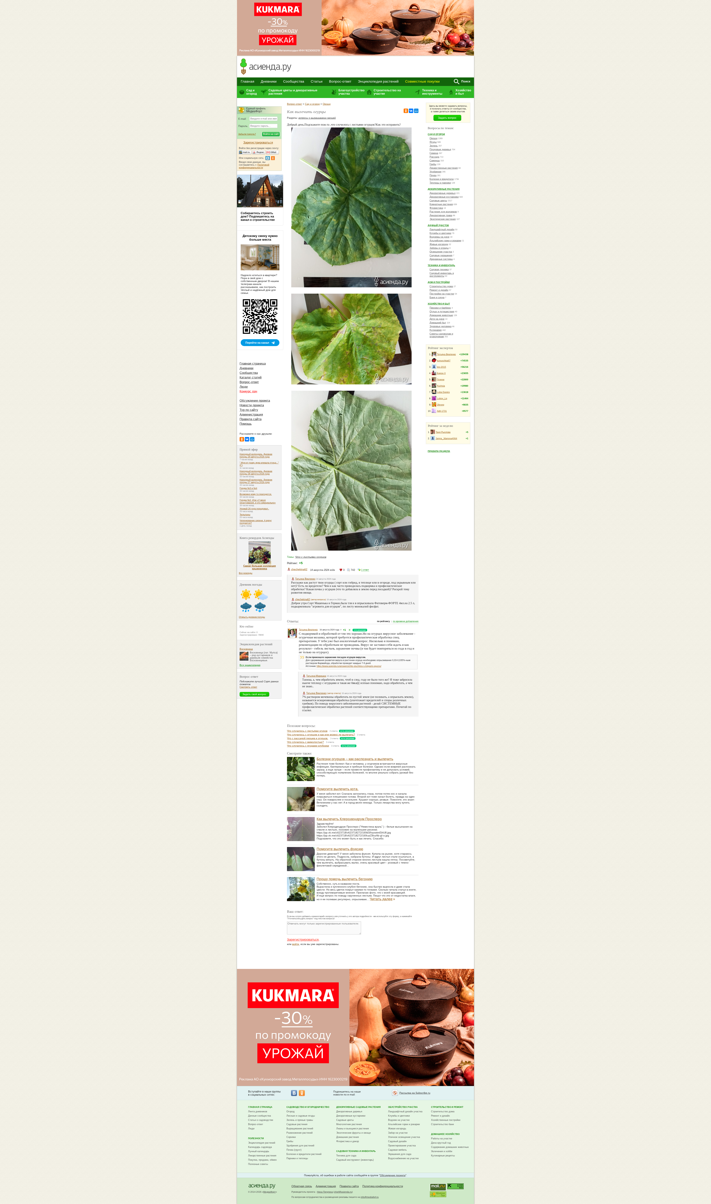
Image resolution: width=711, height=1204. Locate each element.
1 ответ (365, 570)
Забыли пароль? (247, 134)
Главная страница (253, 363)
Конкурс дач (248, 391)
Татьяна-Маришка (316, 676)
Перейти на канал (257, 342)
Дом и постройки (439, 282)
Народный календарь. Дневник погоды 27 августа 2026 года (256, 481)
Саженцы (435, 160)
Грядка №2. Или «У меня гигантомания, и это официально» (258, 501)
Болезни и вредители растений (303, 1154)
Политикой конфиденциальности (254, 166)
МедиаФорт (269, 1192)
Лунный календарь (258, 1151)
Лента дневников (257, 1111)
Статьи (317, 81)
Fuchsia (441, 386)
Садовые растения (296, 1124)
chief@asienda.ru (343, 1192)
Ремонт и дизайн (439, 290)
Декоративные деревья (442, 193)
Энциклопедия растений (378, 81)
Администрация (251, 414)
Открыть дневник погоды (252, 617)
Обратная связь (301, 1186)
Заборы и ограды (439, 248)
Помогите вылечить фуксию (340, 849)
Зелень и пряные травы (299, 1120)
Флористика (436, 208)
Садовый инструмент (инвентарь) (355, 1159)
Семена (434, 153)
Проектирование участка (402, 1145)
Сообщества (293, 81)
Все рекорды (245, 573)
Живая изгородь (397, 1128)
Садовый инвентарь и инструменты (442, 274)
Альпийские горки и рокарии (445, 240)
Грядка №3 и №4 (248, 488)
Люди (244, 386)
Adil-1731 (442, 411)
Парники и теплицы (297, 1158)
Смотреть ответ (248, 687)
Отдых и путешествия (442, 311)
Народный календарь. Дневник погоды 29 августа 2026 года (256, 455)
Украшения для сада (399, 1154)
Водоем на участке (399, 1120)
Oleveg (440, 404)
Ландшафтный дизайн (442, 229)
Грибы (433, 164)
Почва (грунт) (293, 1149)
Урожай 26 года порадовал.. (254, 508)
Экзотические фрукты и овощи (353, 1132)
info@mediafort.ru (370, 1197)
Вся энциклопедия (250, 665)
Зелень (434, 145)
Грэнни (440, 379)
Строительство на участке (387, 92)
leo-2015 (441, 367)
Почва (433, 175)
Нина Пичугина (325, 1192)
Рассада (434, 156)
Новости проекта (252, 405)
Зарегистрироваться (303, 939)
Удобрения (435, 171)
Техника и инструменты (432, 92)
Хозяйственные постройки (445, 1120)
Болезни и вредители (442, 179)
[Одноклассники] (406, 111)
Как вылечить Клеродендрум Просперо (349, 819)
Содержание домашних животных (450, 1147)
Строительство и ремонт (447, 1107)
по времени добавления (405, 621)
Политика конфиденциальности (382, 1186)
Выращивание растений (299, 1128)
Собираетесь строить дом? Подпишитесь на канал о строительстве (258, 216)
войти (295, 944)
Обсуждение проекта (255, 400)
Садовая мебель (397, 1149)
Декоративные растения (444, 189)
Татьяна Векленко (305, 578)
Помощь (246, 424)
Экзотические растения (443, 219)
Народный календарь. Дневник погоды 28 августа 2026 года (256, 472)
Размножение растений (299, 1132)
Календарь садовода (260, 1147)
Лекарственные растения (444, 168)
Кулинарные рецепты (443, 1155)
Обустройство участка (403, 1107)
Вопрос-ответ (340, 81)
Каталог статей (251, 377)
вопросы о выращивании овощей (317, 118)
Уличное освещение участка (404, 1137)
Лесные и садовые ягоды (300, 1115)
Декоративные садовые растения (358, 1107)
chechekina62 (299, 569)
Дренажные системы (441, 259)
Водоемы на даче (439, 236)
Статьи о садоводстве (260, 1120)
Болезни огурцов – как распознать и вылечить (355, 759)
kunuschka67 (443, 360)
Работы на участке (441, 1138)
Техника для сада (346, 1155)
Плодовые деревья (440, 149)
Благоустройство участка (351, 92)
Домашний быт (438, 322)
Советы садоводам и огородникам (441, 335)
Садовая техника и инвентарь (356, 1151)
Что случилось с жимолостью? (305, 741)
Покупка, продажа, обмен (262, 1159)
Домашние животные (441, 315)
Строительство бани (442, 1124)
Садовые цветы (438, 200)
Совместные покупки (422, 81)
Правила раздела (439, 451)
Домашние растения (347, 1137)
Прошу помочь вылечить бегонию (345, 879)
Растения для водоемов (443, 211)
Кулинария (436, 330)
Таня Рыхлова (443, 432)
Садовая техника (439, 269)
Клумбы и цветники (440, 233)
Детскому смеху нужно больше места (260, 237)
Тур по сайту (249, 410)
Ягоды (433, 142)
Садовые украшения (441, 255)
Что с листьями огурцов (310, 556)
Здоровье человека (440, 326)
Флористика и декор (347, 1141)
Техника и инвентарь (441, 265)
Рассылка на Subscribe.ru (414, 1092)
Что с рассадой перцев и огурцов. (307, 738)
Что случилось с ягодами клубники (308, 745)
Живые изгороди (439, 244)
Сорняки (291, 1137)
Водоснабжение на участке (403, 1158)
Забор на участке (398, 1132)
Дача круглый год (441, 1142)
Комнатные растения (441, 204)
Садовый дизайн (397, 1141)
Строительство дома (441, 286)
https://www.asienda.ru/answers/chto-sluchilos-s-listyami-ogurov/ (349, 666)
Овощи (327, 104)
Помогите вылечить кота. (337, 789)
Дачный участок (438, 225)
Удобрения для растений (300, 1145)
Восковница (246, 649)
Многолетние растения (349, 1124)
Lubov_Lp (442, 398)
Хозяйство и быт (463, 92)
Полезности (256, 1138)
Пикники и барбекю (440, 307)
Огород (290, 1111)
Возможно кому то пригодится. (256, 494)
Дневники (269, 81)
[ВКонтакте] (411, 111)
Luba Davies (443, 392)
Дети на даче (437, 319)
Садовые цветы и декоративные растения (292, 92)
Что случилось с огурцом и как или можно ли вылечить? (321, 734)
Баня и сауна (437, 297)
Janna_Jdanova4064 (446, 438)
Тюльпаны (245, 514)
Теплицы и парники (440, 182)
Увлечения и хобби (441, 1151)
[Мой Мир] (416, 111)
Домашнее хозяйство (445, 1134)
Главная (247, 81)
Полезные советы (258, 1164)
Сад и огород (251, 92)
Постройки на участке (442, 293)
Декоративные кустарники (444, 196)
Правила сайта (250, 419)
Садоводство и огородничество (307, 1107)
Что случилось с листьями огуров (307, 730)
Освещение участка (441, 251)
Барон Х (441, 373)
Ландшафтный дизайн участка (405, 1111)
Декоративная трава (441, 215)
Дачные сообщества (259, 1115)
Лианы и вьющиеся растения (352, 1128)
